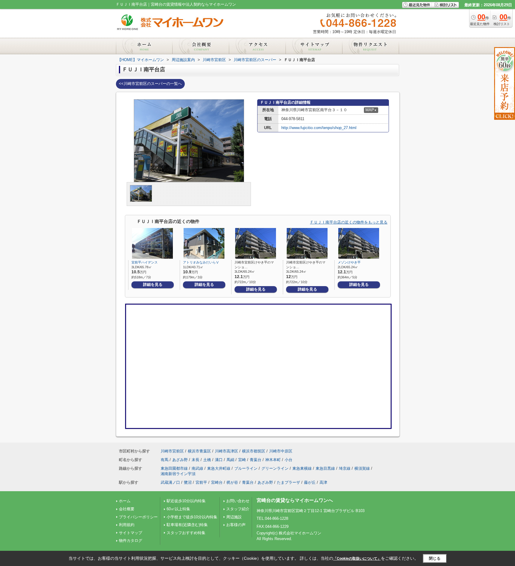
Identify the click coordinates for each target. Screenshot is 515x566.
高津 (323, 482)
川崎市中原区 (280, 451)
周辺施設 (234, 517)
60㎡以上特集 (178, 509)
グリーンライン (274, 468)
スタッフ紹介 (237, 509)
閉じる (434, 558)
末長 (195, 460)
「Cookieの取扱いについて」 (357, 558)
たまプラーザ (288, 482)
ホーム (125, 501)
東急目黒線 (325, 468)
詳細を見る (152, 284)
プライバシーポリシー (138, 517)
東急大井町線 (218, 468)
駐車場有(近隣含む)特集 (187, 524)
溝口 (219, 460)
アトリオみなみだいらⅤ (201, 262)
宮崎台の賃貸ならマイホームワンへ (295, 500)
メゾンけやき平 (349, 262)
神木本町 (273, 460)
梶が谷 (232, 482)
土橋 (207, 460)
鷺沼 (188, 482)
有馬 (164, 460)
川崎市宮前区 (172, 451)
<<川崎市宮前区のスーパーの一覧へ (150, 83)
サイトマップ (130, 533)
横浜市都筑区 (253, 451)
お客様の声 (236, 524)
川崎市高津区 (226, 451)
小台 (288, 460)
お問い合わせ (237, 501)
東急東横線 (302, 468)
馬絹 (230, 460)
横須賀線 (362, 468)
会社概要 (126, 509)
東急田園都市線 (174, 468)
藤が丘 (310, 482)
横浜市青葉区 (199, 451)
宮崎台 (217, 482)
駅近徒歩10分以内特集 (186, 501)
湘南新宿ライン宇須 (178, 474)
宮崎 (242, 460)
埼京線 (344, 468)
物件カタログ (130, 540)
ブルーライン (246, 468)
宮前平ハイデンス (144, 262)
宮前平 (201, 482)
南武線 (197, 468)
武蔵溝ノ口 (170, 482)
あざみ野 (180, 460)
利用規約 (126, 524)
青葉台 (255, 460)
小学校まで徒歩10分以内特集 (192, 517)
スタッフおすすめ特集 (186, 533)
